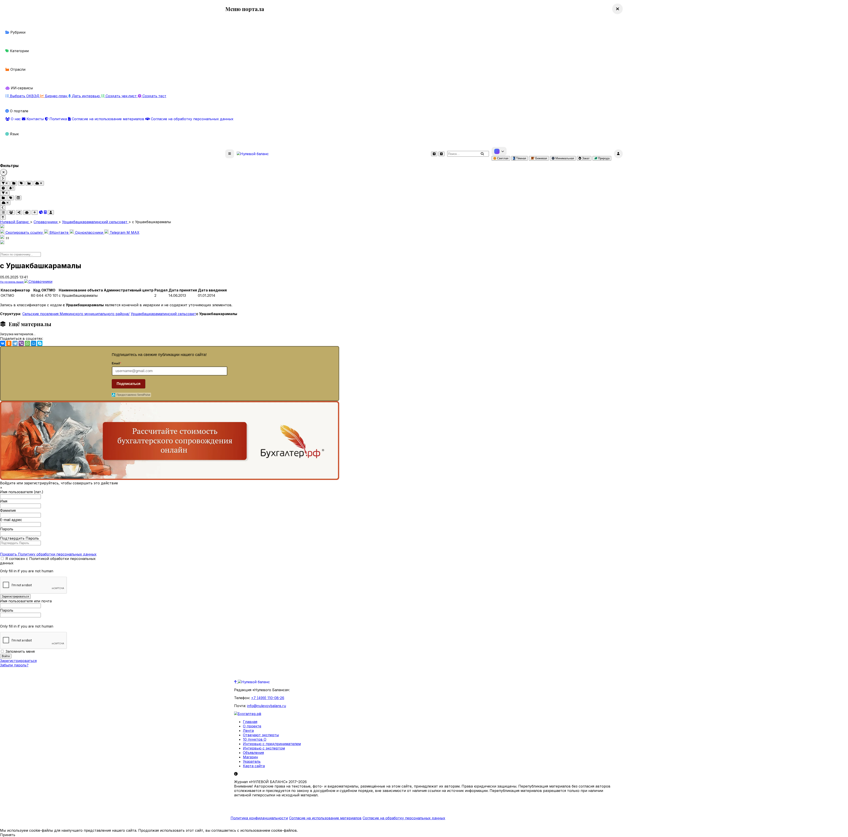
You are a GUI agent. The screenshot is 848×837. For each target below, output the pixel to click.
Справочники (40, 281)
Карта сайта (254, 766)
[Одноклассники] (8, 343)
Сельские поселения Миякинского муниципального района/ (76, 314)
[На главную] (253, 154)
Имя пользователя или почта (26, 601)
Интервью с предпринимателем (272, 744)
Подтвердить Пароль (19, 538)
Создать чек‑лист (121, 96)
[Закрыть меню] (617, 9)
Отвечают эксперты (261, 735)
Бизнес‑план (56, 96)
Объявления (253, 752)
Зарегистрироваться (18, 660)
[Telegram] (15, 343)
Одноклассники (89, 232)
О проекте (252, 726)
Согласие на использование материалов (108, 119)
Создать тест (153, 96)
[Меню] (229, 153)
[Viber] (21, 343)
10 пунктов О (254, 739)
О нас (16, 119)
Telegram (118, 232)
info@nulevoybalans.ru (266, 706)
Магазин (250, 757)
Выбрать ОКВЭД (24, 96)
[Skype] (39, 343)
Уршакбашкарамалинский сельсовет (163, 314)
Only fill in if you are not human (26, 571)
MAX (133, 232)
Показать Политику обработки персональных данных (48, 554)
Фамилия (8, 510)
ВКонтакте (59, 232)
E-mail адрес (11, 519)
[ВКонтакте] (2, 343)
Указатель (252, 761)
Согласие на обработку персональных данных (191, 119)
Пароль (6, 529)
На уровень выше (12, 281)
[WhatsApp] (27, 343)
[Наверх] (236, 682)
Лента (248, 730)
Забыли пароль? (14, 665)
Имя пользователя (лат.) (21, 492)
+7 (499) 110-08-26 (267, 698)
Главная (250, 721)
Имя (3, 501)
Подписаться (128, 384)
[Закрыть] (3, 172)
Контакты (35, 119)
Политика (58, 119)
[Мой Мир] (33, 343)
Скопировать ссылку (24, 232)
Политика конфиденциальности (259, 818)
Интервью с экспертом (264, 748)
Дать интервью (86, 96)
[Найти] (482, 154)
